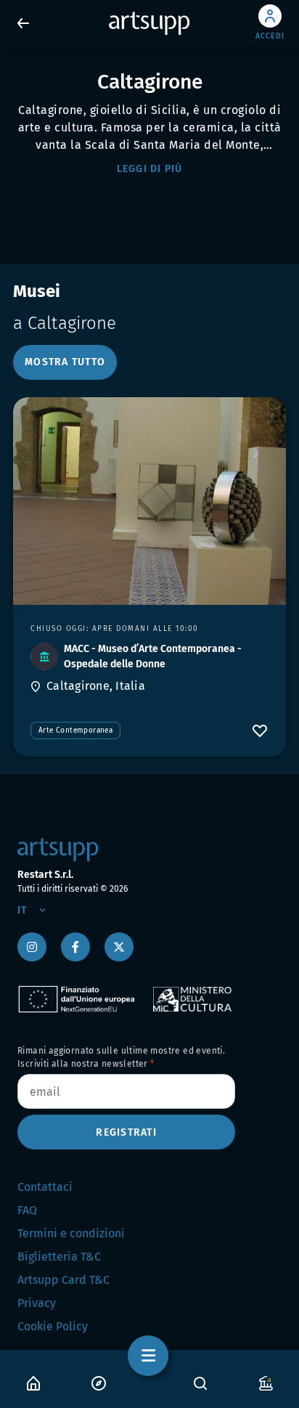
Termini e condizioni (71, 1233)
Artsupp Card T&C (63, 1280)
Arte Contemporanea (75, 730)
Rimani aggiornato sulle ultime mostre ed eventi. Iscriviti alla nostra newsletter (121, 1057)
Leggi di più (150, 169)
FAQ (27, 1210)
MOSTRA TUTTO (65, 362)
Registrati (126, 1132)
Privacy (36, 1303)
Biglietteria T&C (59, 1256)
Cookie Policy (52, 1326)
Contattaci (45, 1187)
